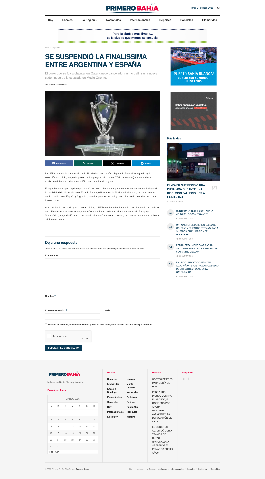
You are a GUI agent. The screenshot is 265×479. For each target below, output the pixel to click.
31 (58, 446)
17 (58, 432)
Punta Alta (132, 407)
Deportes (165, 20)
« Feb (50, 451)
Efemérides (209, 20)
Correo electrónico (56, 310)
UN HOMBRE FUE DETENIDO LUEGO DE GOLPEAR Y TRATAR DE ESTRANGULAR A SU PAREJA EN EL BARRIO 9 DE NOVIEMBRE (197, 229)
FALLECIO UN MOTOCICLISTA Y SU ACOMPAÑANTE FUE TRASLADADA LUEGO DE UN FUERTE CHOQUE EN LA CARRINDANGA (197, 267)
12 (72, 426)
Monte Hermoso (131, 385)
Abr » (57, 451)
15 (94, 426)
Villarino (131, 416)
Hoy (50, 20)
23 (51, 439)
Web (107, 310)
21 (87, 432)
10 (58, 426)
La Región (88, 20)
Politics (130, 402)
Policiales (186, 20)
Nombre (50, 296)
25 (65, 439)
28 (87, 439)
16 (51, 432)
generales (112, 402)
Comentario (52, 255)
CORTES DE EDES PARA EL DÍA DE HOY (162, 382)
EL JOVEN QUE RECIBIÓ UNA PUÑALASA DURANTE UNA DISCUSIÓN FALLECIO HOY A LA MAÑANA (186, 191)
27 (80, 439)
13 (80, 426)
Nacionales (113, 20)
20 (80, 432)
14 (87, 426)
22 (94, 432)
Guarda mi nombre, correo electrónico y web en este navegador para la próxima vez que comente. (100, 324)
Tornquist (132, 411)
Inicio (47, 47)
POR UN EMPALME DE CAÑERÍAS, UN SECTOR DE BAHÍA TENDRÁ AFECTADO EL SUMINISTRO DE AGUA (197, 248)
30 (51, 446)
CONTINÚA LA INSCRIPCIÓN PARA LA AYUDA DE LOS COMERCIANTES (194, 212)
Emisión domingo (112, 390)
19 (72, 432)
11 (65, 426)
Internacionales (140, 20)
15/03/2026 (50, 84)
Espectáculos (114, 397)
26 (72, 439)
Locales (67, 20)
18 (65, 432)
